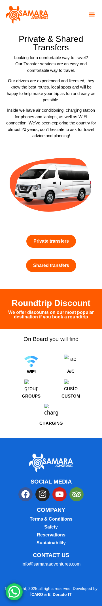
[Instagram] (42, 494)
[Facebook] (25, 494)
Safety (51, 527)
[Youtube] (59, 494)
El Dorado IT (60, 594)
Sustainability (51, 542)
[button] (91, 14)
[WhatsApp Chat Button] (14, 591)
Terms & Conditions (51, 519)
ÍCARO (37, 594)
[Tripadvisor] (76, 494)
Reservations (51, 534)
